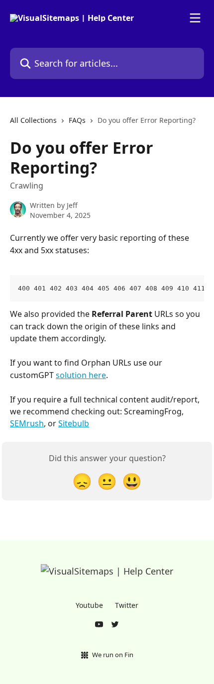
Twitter (126, 605)
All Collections (33, 120)
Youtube (89, 605)
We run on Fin (112, 654)
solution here (81, 375)
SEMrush (27, 423)
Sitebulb (73, 423)
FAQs (77, 120)
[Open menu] (195, 18)
